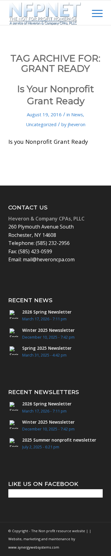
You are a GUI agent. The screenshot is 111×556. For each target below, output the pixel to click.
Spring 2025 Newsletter (47, 348)
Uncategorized (41, 124)
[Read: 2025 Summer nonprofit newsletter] (13, 442)
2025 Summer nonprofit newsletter (59, 440)
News (77, 114)
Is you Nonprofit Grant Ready (48, 141)
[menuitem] (80, 12)
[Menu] (94, 12)
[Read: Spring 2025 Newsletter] (13, 350)
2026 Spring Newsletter (47, 312)
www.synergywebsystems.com (33, 547)
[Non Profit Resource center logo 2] (46, 12)
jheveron (76, 124)
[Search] (80, 12)
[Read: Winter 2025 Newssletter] (13, 332)
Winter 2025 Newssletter (48, 330)
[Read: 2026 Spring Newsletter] (13, 314)
